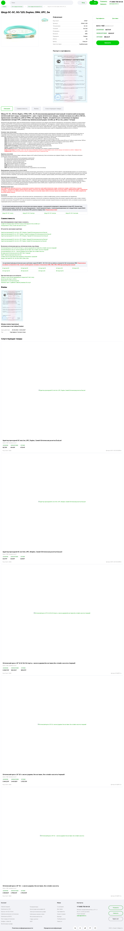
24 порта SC (59, 268)
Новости (59, 921)
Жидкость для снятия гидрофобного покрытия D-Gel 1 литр (17, 277)
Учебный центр (61, 919)
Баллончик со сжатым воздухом (10, 280)
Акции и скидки (61, 914)
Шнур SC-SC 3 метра (50, 213)
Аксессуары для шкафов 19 (37, 909)
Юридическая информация (52, 928)
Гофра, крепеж (34, 919)
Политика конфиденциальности (22, 928)
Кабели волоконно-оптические (10, 914)
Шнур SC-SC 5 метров (72, 213)
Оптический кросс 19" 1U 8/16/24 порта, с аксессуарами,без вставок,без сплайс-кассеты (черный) (28, 248)
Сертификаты (100, 18)
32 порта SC (75, 268)
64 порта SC (42, 271)
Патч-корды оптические (8, 919)
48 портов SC (24, 271)
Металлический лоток (36, 916)
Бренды (59, 916)
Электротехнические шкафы (38, 911)
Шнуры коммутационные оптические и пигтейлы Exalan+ (12, 325)
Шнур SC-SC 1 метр (7, 213)
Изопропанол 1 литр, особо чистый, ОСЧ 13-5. (13, 225)
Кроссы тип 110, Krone (7, 911)
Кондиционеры (34, 906)
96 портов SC (60, 271)
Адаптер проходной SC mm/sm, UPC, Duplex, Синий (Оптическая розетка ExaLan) (24, 241)
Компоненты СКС (6, 909)
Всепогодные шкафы (7, 924)
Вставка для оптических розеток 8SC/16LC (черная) (15, 253)
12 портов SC (24, 268)
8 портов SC (5, 268)
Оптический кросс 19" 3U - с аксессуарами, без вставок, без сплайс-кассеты (22, 251)
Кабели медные (5, 906)
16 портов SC (42, 268)
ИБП (31, 921)
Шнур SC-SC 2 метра (28, 213)
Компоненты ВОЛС (6, 916)
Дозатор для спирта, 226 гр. (9, 279)
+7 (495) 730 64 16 (116, 2)
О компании (60, 906)
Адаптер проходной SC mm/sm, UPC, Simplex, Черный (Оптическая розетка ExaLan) (24, 236)
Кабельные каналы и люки (37, 914)
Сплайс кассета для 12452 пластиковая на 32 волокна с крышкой (19, 256)
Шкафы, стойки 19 (6, 921)
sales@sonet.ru (114, 4)
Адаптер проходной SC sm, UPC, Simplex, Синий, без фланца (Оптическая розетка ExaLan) (26, 234)
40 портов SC (6, 271)
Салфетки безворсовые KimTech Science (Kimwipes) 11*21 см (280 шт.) (20, 223)
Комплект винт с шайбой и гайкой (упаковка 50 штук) (16, 282)
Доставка (115, 18)
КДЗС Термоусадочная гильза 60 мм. (11, 255)
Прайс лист (116, 919)
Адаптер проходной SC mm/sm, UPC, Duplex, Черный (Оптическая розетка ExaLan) (24, 239)
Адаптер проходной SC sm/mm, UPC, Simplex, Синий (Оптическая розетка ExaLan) (24, 232)
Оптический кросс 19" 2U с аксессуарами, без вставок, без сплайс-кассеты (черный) (24, 249)
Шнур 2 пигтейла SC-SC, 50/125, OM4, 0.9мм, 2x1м (15, 258)
